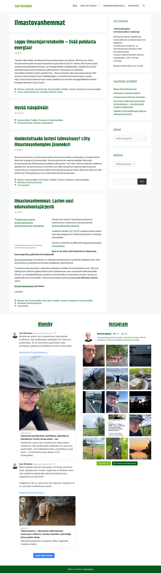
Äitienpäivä (21, 182)
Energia (20, 92)
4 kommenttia (22, 306)
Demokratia (29, 89)
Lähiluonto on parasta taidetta (127, 93)
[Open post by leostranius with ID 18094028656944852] (140, 448)
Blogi (75, 6)
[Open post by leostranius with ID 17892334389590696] (94, 402)
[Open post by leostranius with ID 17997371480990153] (94, 356)
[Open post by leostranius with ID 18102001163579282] (117, 356)
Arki (26, 300)
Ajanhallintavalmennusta (114, 6)
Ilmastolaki (21, 303)
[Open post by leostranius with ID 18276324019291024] (140, 356)
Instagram (118, 324)
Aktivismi (20, 89)
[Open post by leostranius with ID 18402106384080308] (117, 402)
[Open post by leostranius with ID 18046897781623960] (140, 425)
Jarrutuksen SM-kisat (48, 92)
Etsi (142, 181)
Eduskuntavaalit (41, 89)
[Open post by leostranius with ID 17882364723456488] (94, 425)
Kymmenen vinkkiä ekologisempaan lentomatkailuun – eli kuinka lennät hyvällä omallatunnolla (129, 104)
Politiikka (64, 89)
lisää (119, 61)
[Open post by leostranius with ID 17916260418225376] (94, 379)
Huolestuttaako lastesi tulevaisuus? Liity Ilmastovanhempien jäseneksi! (52, 142)
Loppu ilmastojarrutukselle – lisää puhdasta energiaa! (55, 45)
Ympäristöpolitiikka (93, 89)
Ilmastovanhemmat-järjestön (65, 226)
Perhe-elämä (43, 180)
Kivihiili (59, 92)
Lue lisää (18, 291)
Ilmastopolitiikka (54, 89)
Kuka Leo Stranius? (88, 6)
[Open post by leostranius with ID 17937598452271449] (117, 425)
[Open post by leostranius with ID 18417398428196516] (117, 379)
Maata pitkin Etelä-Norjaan (125, 89)
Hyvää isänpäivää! (31, 108)
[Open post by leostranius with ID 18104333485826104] (117, 448)
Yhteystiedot (133, 6)
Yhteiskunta (80, 89)
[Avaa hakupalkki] (144, 5)
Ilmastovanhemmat (31, 92)
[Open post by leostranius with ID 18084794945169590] (140, 402)
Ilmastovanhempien (23, 259)
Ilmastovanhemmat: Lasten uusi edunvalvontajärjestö (43, 204)
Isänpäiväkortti (47, 123)
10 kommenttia (23, 185)
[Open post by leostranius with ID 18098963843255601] (140, 379)
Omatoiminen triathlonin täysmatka (129, 97)
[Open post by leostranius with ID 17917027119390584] (94, 448)
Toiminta (72, 89)
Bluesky (45, 324)
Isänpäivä (37, 123)
